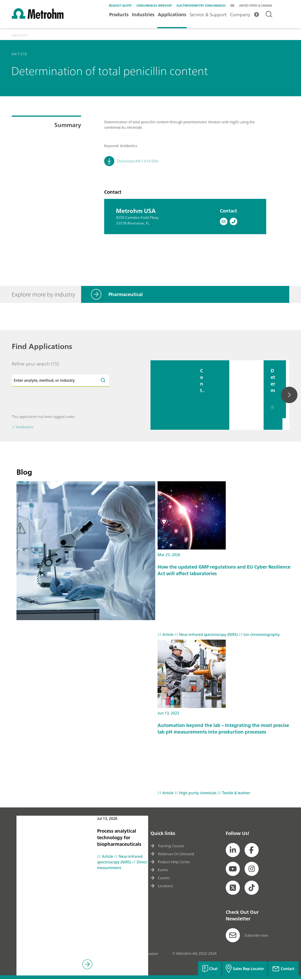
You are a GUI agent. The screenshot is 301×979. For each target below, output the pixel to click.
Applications (172, 14)
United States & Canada (255, 6)
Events (163, 870)
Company (240, 14)
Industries (143, 14)
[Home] (37, 17)
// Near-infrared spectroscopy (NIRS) (120, 859)
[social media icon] (233, 850)
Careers (164, 878)
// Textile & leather (233, 793)
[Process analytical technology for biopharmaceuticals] (85, 550)
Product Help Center (174, 862)
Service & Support (208, 14)
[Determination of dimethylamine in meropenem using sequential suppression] (246, 395)
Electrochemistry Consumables (201, 5)
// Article (105, 856)
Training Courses (171, 846)
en (232, 5)
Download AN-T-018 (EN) (137, 161)
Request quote (120, 5)
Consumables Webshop (154, 5)
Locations (165, 886)
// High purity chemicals (195, 793)
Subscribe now (256, 935)
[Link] (87, 965)
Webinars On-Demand (176, 854)
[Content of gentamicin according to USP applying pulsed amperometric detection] (171, 395)
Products (119, 14)
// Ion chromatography (259, 634)
